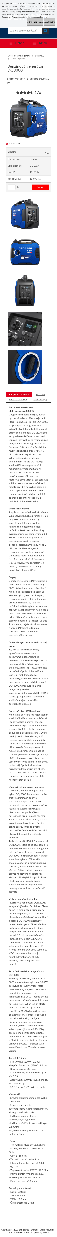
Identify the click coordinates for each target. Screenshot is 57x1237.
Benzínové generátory (23, 56)
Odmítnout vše (35, 22)
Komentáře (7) (40, 400)
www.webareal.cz (39, 1218)
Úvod (10, 56)
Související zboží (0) (18, 400)
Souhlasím (49, 22)
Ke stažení (40, 394)
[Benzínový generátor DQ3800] (28, 96)
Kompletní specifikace (19, 394)
